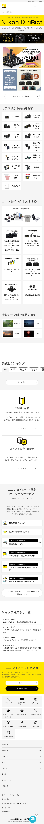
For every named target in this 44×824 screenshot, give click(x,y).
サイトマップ (6, 808)
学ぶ (3, 762)
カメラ (13, 369)
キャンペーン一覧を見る (22, 96)
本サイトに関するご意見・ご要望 (14, 803)
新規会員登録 (22, 688)
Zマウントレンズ (23, 370)
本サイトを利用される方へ (11, 795)
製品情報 (5, 750)
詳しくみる (22, 428)
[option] (22, 57)
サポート (5, 756)
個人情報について (8, 799)
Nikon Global (6, 812)
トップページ (3, 12)
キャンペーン (6, 780)
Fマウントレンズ (34, 370)
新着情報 (5, 744)
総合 (5, 369)
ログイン (22, 683)
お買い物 (5, 786)
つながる (5, 768)
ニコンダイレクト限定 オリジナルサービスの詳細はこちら (22, 593)
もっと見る (22, 382)
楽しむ (4, 774)
